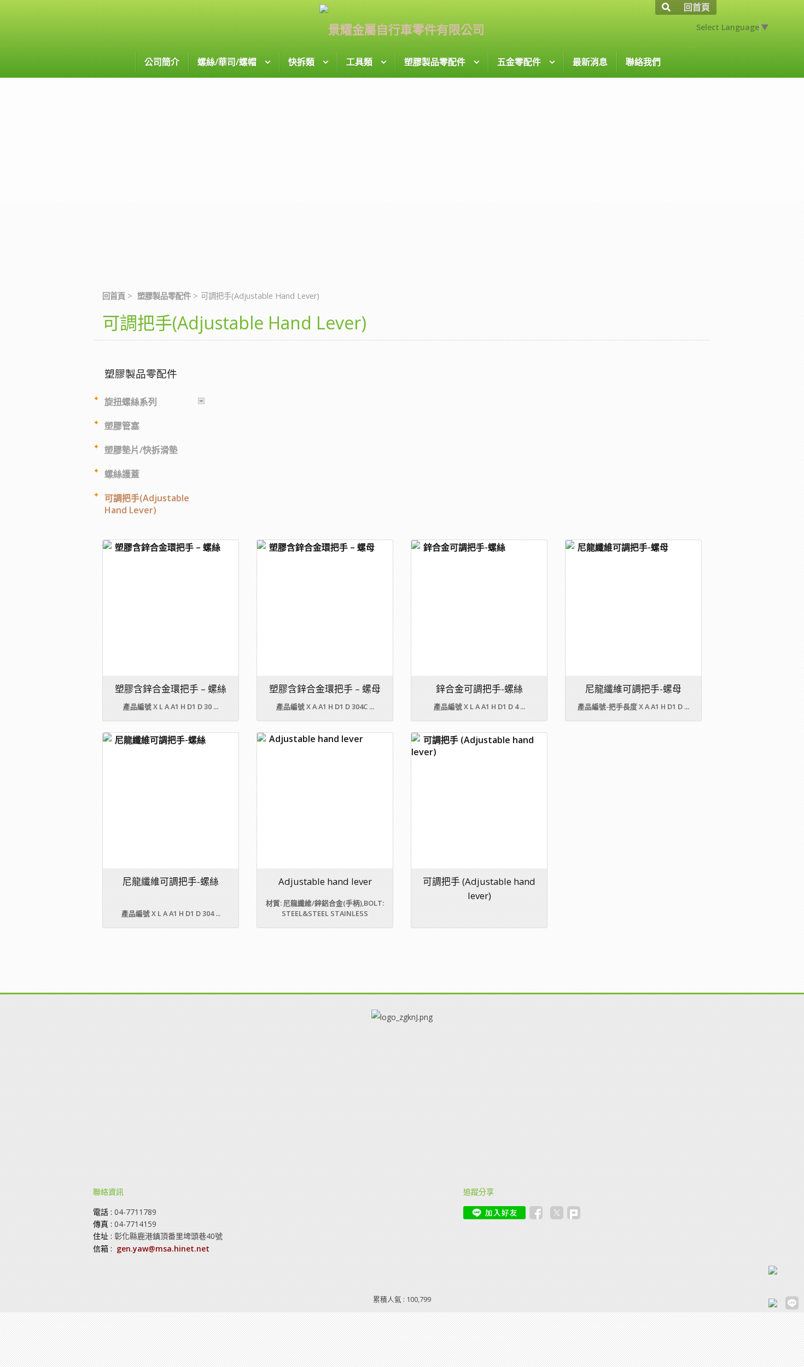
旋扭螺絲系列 (130, 402)
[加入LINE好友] (494, 1212)
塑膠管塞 (121, 426)
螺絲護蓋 (121, 474)
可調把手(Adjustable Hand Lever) (146, 504)
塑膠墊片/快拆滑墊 (141, 450)
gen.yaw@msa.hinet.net (162, 1248)
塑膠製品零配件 (164, 296)
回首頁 (113, 296)
